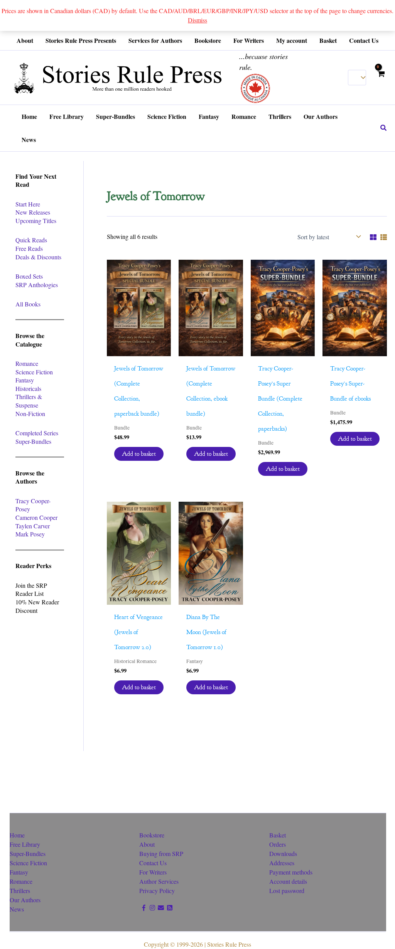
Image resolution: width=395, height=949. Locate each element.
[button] (383, 128)
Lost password (286, 890)
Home (17, 835)
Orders (277, 844)
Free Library (25, 844)
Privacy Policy (157, 890)
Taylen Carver (32, 526)
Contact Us (153, 863)
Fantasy (24, 380)
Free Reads (29, 248)
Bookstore (151, 835)
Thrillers (20, 890)
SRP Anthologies (36, 285)
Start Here (27, 204)
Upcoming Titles (35, 221)
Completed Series (36, 433)
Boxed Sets (29, 276)
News (17, 909)
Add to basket (139, 454)
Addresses (281, 863)
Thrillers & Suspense (28, 400)
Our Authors (25, 900)
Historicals (28, 388)
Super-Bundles (33, 441)
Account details (288, 881)
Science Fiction (34, 372)
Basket (277, 835)
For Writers (153, 872)
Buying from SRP (161, 853)
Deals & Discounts (38, 257)
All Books (28, 304)
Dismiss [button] (197, 20)
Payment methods (290, 872)
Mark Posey (30, 534)
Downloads (283, 853)
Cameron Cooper (36, 517)
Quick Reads (31, 240)
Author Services (159, 881)
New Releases (32, 212)
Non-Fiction (30, 413)
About (147, 844)
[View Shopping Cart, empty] (380, 77)
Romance (26, 363)
